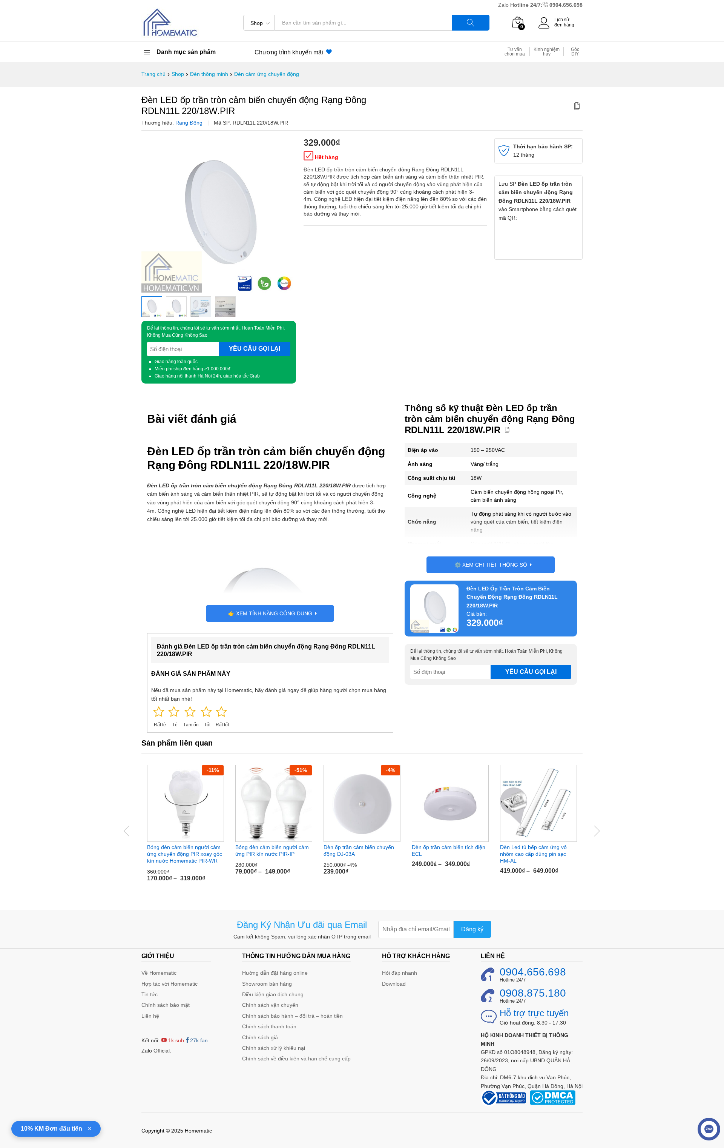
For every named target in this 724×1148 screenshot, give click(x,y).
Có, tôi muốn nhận (296, 606)
